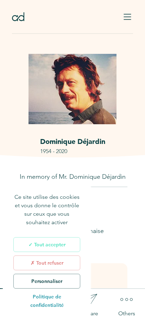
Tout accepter (49, 244)
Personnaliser (46, 281)
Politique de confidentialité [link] (47, 300)
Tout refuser (49, 263)
